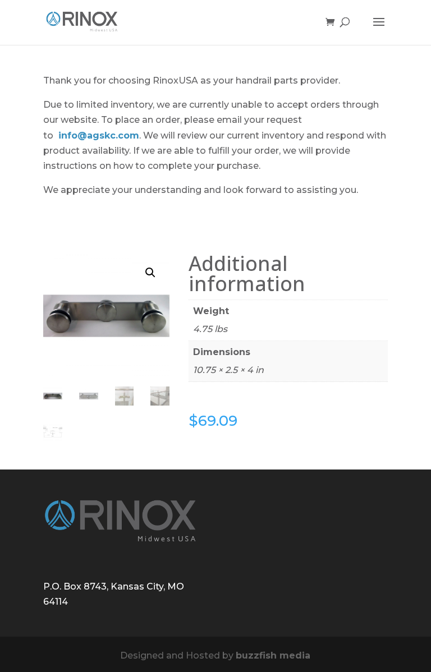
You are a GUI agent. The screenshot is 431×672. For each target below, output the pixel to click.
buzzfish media (273, 655)
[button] (150, 273)
